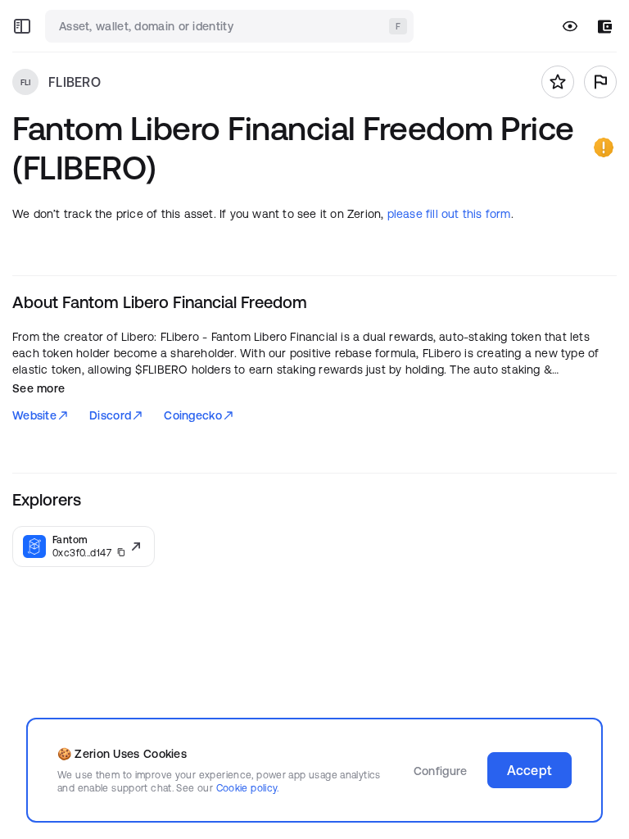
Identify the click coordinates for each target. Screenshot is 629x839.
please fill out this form (449, 213)
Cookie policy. (247, 787)
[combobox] (231, 26)
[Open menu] (22, 26)
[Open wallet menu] (605, 27)
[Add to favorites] (557, 82)
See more (38, 388)
